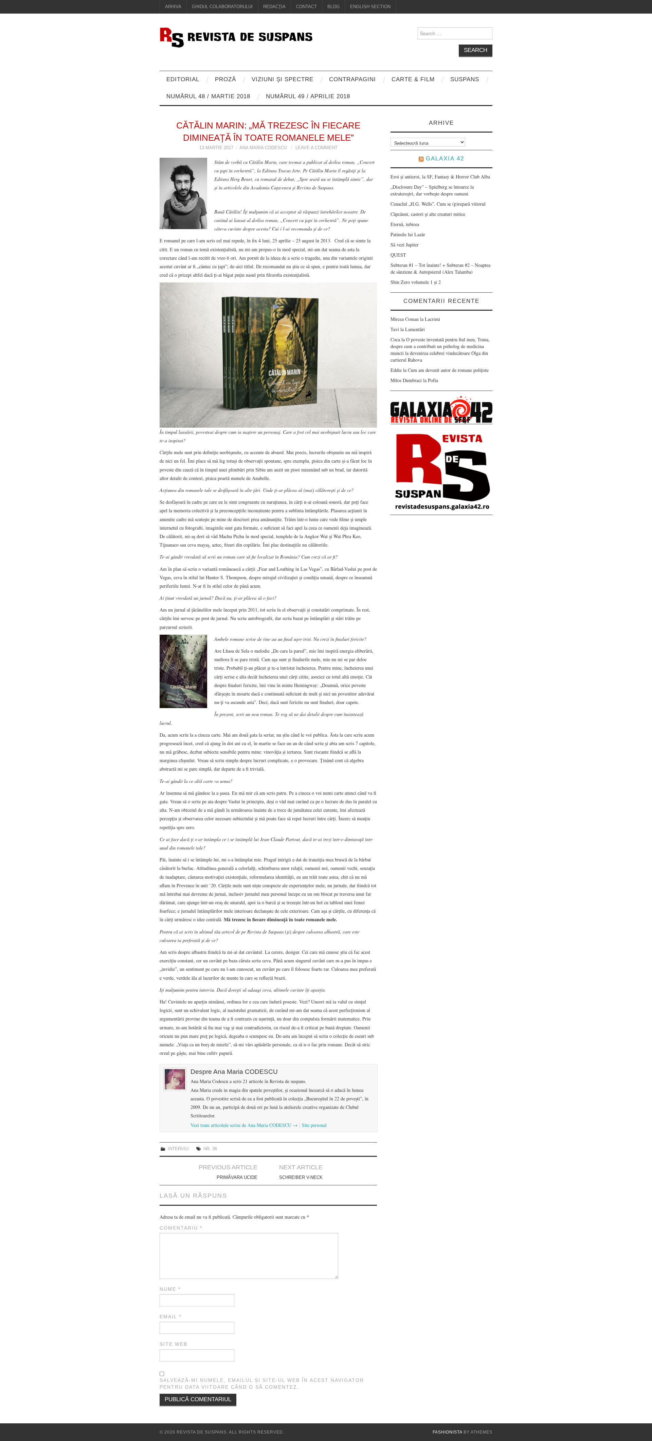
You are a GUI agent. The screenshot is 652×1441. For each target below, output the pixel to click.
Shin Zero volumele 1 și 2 (416, 282)
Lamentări (415, 329)
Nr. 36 (210, 1149)
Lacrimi (432, 319)
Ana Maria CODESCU (263, 147)
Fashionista (447, 1432)
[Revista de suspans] (236, 36)
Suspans (464, 79)
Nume (170, 1289)
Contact (306, 6)
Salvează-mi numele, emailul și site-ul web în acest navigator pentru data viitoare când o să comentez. (262, 1383)
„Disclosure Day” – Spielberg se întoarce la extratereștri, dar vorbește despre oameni (432, 190)
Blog (333, 6)
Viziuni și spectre (282, 79)
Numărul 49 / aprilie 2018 (308, 96)
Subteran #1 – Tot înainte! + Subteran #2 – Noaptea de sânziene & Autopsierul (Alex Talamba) (440, 268)
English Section (370, 6)
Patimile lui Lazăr (408, 234)
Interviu (178, 1149)
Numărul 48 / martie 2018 (208, 96)
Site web (173, 1344)
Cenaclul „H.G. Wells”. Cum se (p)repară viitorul (438, 204)
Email (170, 1316)
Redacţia (274, 6)
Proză (225, 79)
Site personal (314, 1125)
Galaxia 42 (445, 158)
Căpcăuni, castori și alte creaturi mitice (428, 214)
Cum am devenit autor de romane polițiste (448, 370)
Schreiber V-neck (301, 1177)
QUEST (398, 255)
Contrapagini (352, 79)
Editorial (182, 79)
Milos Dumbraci (406, 380)
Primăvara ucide (237, 1177)
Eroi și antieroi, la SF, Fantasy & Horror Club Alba (440, 176)
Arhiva (173, 6)
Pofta (433, 380)
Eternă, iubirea (405, 224)
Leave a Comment (316, 147)
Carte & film (413, 79)
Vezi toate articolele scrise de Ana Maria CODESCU (244, 1125)
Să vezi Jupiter (405, 244)
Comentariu (181, 1228)
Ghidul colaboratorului (222, 6)
